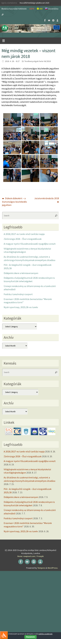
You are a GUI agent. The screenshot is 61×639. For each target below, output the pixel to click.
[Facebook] (45, 20)
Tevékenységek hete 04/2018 (37, 61)
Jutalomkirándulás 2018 (46, 198)
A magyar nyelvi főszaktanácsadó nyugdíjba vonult (30, 243)
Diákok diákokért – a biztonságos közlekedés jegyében (14, 201)
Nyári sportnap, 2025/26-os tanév (21, 307)
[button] (30, 28)
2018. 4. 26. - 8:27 (12, 61)
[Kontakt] (57, 20)
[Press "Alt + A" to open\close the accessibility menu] (4, 635)
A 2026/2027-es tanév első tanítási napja (24, 234)
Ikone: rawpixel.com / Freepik (30, 556)
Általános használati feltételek (14, 8)
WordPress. (53, 568)
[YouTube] (49, 20)
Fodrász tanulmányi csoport (18, 294)
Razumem (30, 637)
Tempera (41, 568)
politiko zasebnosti (45, 634)
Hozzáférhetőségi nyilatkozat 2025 (34, 2)
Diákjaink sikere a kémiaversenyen (21, 273)
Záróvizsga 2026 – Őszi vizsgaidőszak (22, 238)
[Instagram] (53, 20)
